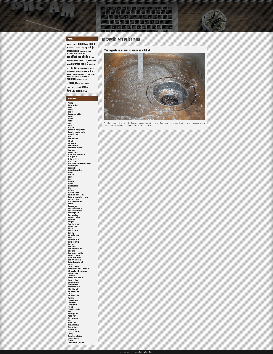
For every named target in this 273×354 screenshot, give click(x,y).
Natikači (71, 204)
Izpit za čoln (72, 161)
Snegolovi (71, 275)
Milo (69, 188)
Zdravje (70, 334)
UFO (69, 311)
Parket (70, 228)
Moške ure (71, 190)
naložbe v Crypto (83, 60)
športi (87, 87)
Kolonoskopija (73, 166)
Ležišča (70, 177)
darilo (92, 44)
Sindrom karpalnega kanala (77, 271)
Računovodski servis (75, 258)
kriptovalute (91, 51)
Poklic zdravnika (73, 242)
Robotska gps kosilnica (76, 262)
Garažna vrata (73, 139)
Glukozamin (72, 143)
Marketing (71, 181)
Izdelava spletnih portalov (77, 154)
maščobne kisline (78, 57)
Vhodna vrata (72, 323)
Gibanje (70, 141)
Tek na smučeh (73, 302)
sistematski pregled (80, 74)
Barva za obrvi (73, 105)
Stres (70, 293)
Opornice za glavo (74, 224)
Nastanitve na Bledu (75, 201)
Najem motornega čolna (76, 195)
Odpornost (72, 219)
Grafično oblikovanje (75, 148)
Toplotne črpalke (74, 309)
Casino (70, 119)
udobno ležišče (75, 76)
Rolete (70, 264)
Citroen (70, 121)
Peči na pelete (73, 231)
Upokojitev (72, 316)
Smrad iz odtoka (73, 273)
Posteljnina (72, 246)
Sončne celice (73, 280)
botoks (81, 44)
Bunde (70, 116)
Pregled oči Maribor (75, 249)
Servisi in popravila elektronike (79, 269)
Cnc (69, 123)
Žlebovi (70, 340)
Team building (73, 300)
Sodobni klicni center (75, 278)
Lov (69, 179)
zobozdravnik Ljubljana (83, 84)
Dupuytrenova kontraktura (77, 132)
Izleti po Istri (72, 157)
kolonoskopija (83, 51)
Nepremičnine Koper (75, 208)
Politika (71, 244)
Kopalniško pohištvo (75, 170)
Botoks (70, 112)
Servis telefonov (73, 267)
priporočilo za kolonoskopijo (79, 72)
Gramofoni (71, 150)
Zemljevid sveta (73, 338)
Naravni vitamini (73, 199)
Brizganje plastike (74, 114)
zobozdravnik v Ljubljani (73, 87)
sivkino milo (89, 74)
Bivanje (70, 110)
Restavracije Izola (74, 260)
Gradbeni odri (73, 145)
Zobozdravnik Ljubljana (76, 343)
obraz (74, 64)
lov (81, 54)
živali (85, 91)
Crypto (86, 44)
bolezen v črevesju (72, 44)
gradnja (90, 47)
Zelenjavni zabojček (75, 336)
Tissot (70, 307)
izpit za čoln (73, 51)
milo (92, 58)
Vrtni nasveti (72, 329)
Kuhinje (70, 172)
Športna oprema (73, 284)
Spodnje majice (73, 282)
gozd (84, 48)
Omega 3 (71, 222)
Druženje (69, 48)
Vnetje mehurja (73, 325)
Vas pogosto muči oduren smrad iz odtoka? (127, 50)
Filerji (70, 136)
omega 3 (83, 63)
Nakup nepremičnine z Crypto (78, 197)
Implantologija (73, 152)
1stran (70, 103)
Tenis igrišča (72, 305)
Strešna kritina (73, 296)
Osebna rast (72, 226)
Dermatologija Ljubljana (76, 130)
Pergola (71, 233)
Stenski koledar (73, 289)
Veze (70, 320)
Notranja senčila (74, 217)
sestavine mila (71, 74)
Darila (70, 125)
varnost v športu (84, 76)
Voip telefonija (73, 327)
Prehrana (71, 251)
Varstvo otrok (73, 318)
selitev (91, 71)
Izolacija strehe (73, 159)
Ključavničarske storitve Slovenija (79, 163)
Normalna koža (73, 215)
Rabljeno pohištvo (74, 255)
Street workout (73, 291)
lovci (84, 54)
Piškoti (70, 237)
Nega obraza (72, 206)
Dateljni (71, 128)
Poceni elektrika (74, 240)
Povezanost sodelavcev (83, 68)
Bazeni (70, 107)
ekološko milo (79, 48)
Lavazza (71, 175)
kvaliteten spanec (72, 54)
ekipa (73, 48)
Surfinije (71, 298)
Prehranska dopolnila (75, 253)
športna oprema (75, 90)
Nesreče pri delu (74, 213)
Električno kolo (73, 134)
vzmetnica (78, 79)
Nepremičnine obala (75, 210)
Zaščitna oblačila (74, 332)
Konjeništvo (72, 168)
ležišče (79, 54)
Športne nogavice (74, 287)
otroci (73, 67)
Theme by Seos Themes (146, 352)
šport (83, 87)
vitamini (71, 79)
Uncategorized (73, 314)
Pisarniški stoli (73, 235)
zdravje (72, 83)
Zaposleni (84, 79)
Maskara (71, 184)
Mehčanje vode (73, 186)
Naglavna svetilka (74, 193)
